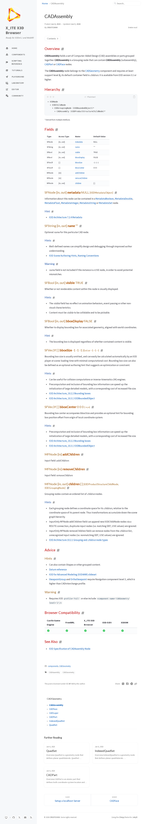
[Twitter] (123, 684)
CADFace (60, 64)
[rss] (31, 817)
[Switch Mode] (6, 817)
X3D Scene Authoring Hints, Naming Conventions (74, 255)
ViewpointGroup (57, 579)
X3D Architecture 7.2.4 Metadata (65, 217)
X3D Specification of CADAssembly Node (69, 648)
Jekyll (134, 817)
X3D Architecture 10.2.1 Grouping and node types (78, 540)
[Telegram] (131, 684)
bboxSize (78, 162)
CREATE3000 (52, 27)
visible (77, 152)
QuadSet (53, 724)
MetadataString (88, 203)
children (78, 183)
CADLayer (53, 713)
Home (45, 3)
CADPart (49, 64)
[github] (14, 817)
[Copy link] (135, 684)
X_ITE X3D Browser (15, 30)
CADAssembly (54, 672)
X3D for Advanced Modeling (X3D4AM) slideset (72, 574)
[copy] (134, 97)
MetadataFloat (52, 203)
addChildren (80, 173)
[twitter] (19, 817)
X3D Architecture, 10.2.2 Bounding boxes (70, 393)
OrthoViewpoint (79, 579)
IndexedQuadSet (57, 720)
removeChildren (81, 178)
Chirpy (121, 817)
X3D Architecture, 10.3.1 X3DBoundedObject (72, 398)
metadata (79, 142)
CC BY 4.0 (70, 684)
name (77, 147)
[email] (25, 817)
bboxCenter (79, 168)
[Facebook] (127, 684)
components (53, 666)
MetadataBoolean (104, 198)
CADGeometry (92, 70)
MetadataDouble (123, 198)
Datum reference (58, 569)
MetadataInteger (69, 203)
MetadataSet (105, 203)
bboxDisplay (80, 157)
